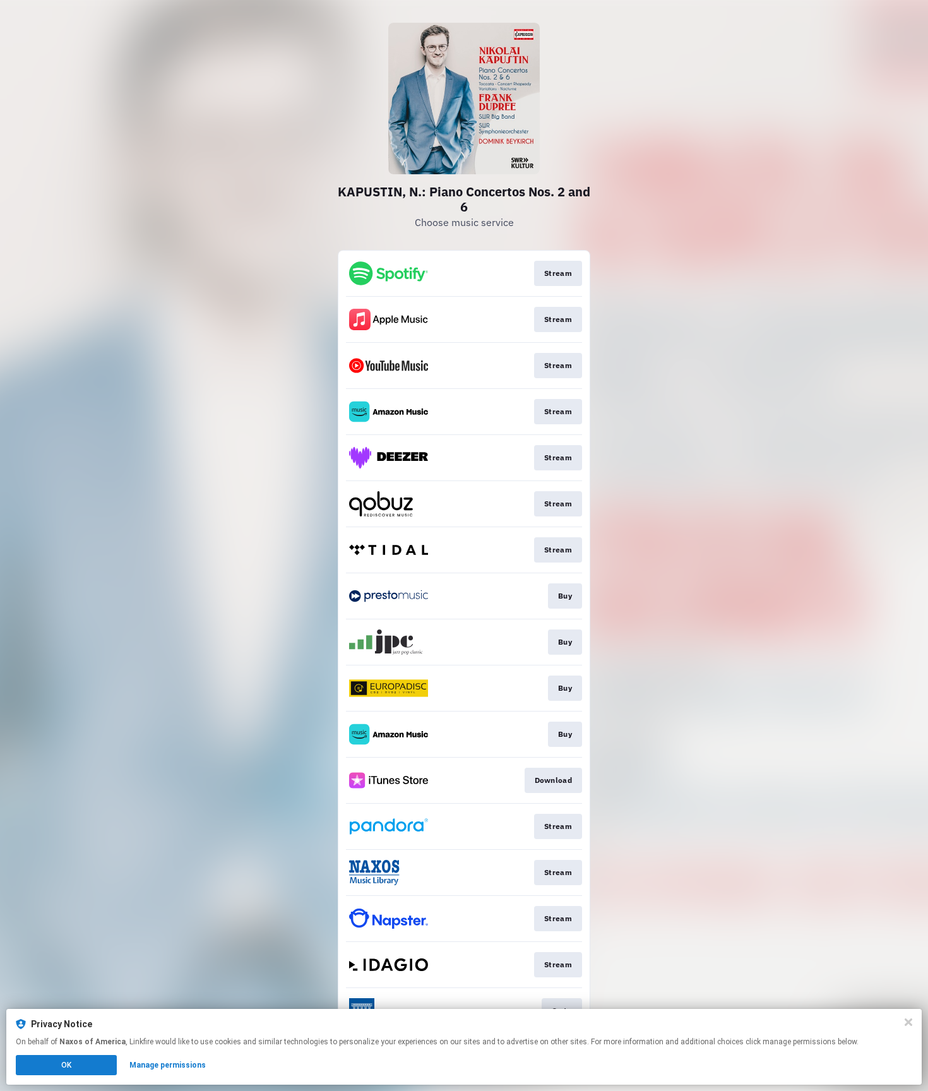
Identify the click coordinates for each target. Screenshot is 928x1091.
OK (66, 1065)
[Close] (908, 1022)
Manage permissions (167, 1065)
